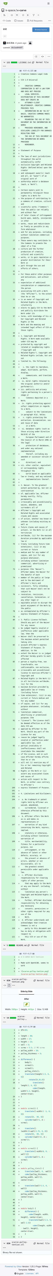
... (5, 36)
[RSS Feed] (4, 15)
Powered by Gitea (13, 1266)
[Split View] (43, 56)
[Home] (5, 3)
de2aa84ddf (17, 47)
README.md (21, 945)
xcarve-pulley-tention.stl (20, 1243)
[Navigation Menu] (49, 3)
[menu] (49, 56)
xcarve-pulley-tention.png (20, 980)
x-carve (21, 10)
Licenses (29, 1273)
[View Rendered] (9, 985)
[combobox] (36, 56)
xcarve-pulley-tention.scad (24, 1017)
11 (17, 15)
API (37, 1273)
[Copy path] (33, 62)
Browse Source (41, 30)
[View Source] (5, 985)
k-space (10, 10)
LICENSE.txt (25, 62)
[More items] (49, 21)
